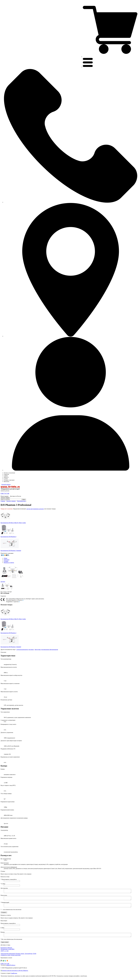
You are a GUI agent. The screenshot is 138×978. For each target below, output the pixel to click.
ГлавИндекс (14, 973)
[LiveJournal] (8, 555)
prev (2, 581)
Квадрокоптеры (21, 501)
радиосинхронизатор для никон (25, 649)
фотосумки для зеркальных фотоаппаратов (46, 649)
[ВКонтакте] (2, 555)
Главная (3, 501)
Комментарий (5, 902)
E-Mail (3, 883)
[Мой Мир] (7, 555)
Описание (6, 559)
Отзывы (6, 561)
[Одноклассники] (5, 555)
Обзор (5, 558)
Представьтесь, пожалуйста (9, 879)
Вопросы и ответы (9, 562)
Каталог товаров (11, 501)
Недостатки (4, 895)
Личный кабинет (6, 484)
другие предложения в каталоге (35, 509)
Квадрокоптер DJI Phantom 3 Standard (11, 550)
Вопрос (3, 932)
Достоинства (4, 888)
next (4, 581)
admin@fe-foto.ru (10, 965)
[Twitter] (3, 555)
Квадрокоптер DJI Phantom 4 (8, 536)
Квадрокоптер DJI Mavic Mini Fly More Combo (13, 522)
